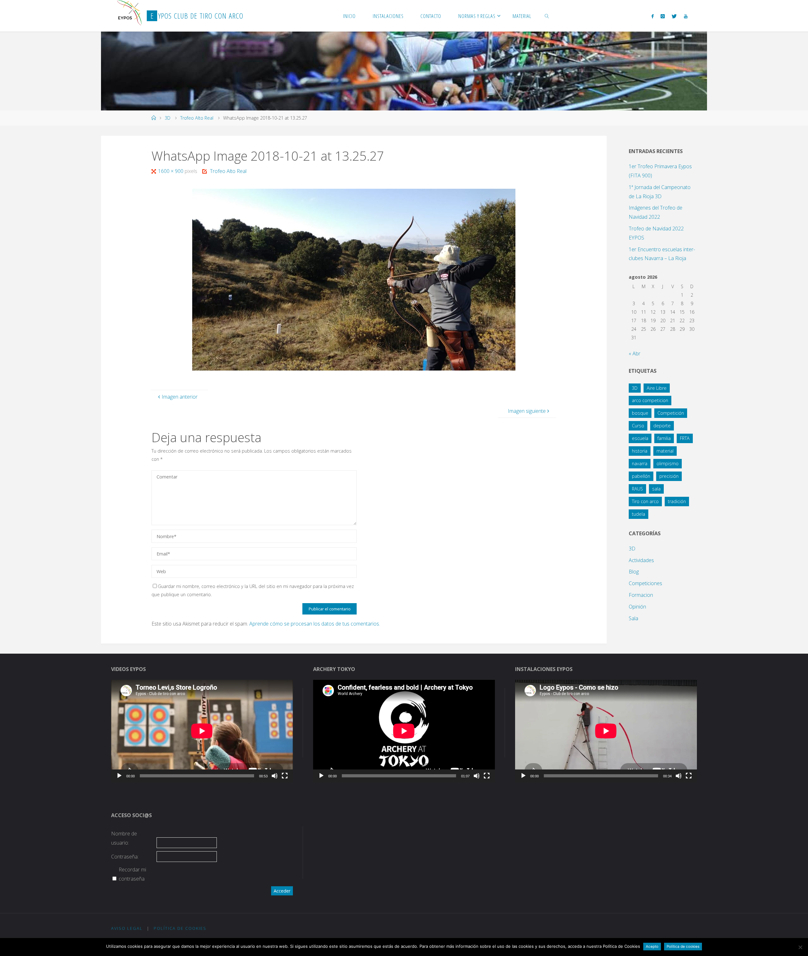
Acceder (282, 891)
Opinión (637, 606)
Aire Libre (657, 388)
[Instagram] (662, 16)
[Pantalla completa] (285, 776)
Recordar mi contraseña (132, 874)
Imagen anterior (180, 396)
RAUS (637, 489)
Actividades (641, 560)
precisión (669, 476)
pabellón (641, 476)
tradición (677, 501)
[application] (202, 731)
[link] (547, 16)
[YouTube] (685, 16)
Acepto (652, 946)
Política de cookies (683, 946)
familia (664, 438)
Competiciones (645, 583)
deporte (662, 426)
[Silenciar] (274, 776)
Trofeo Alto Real (196, 118)
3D (167, 118)
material (665, 451)
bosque (640, 413)
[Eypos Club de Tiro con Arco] (129, 12)
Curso (638, 426)
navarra (639, 463)
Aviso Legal (127, 928)
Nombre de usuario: (124, 838)
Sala (633, 618)
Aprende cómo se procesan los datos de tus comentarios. (314, 623)
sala (656, 489)
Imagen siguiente (527, 410)
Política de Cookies (180, 928)
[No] (800, 947)
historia (639, 451)
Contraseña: (125, 856)
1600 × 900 (171, 171)
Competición (670, 413)
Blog (634, 571)
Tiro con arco (645, 501)
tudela (638, 514)
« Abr (634, 353)
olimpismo (667, 463)
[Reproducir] (119, 776)
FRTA (685, 438)
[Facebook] (652, 16)
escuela (640, 438)
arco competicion (650, 400)
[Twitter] (674, 16)
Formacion (641, 594)
